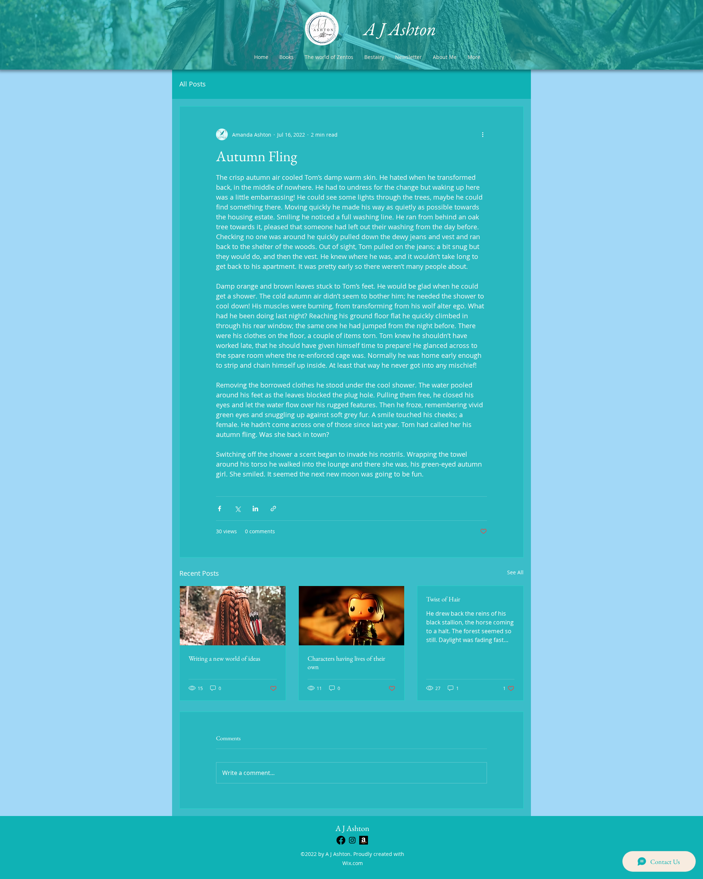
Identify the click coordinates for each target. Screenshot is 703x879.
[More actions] (482, 134)
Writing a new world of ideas (224, 658)
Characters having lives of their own (346, 662)
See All (515, 572)
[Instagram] (352, 840)
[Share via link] (273, 508)
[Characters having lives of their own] (352, 615)
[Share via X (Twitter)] (237, 508)
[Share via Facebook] (219, 508)
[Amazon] (363, 840)
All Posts (192, 83)
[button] (374, 57)
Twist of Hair (443, 599)
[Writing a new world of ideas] (233, 615)
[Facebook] (340, 840)
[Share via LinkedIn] (255, 508)
